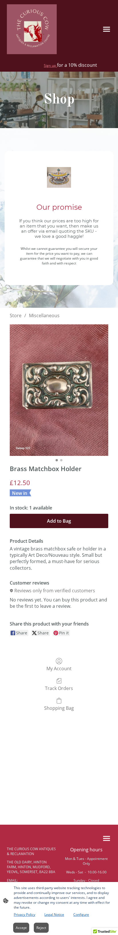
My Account (59, 668)
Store (15, 315)
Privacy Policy (24, 914)
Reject (41, 927)
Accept (21, 927)
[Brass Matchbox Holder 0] (59, 390)
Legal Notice (54, 914)
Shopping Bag (59, 708)
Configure (81, 914)
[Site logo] (32, 29)
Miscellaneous (44, 315)
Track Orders (59, 688)
